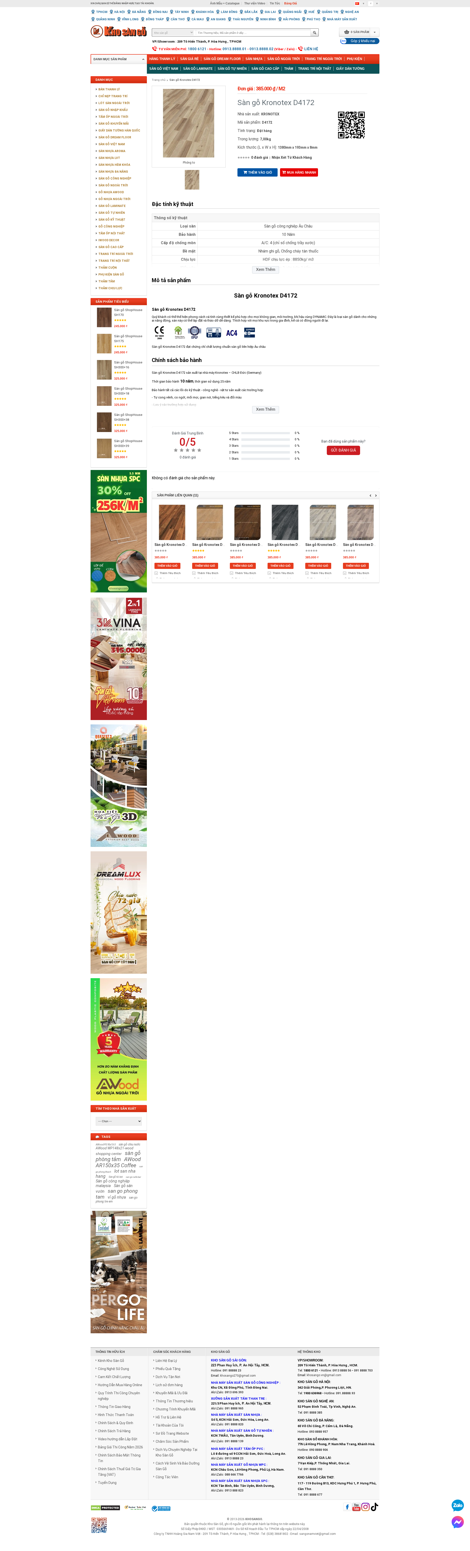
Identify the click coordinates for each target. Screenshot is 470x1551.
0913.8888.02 (261, 49)
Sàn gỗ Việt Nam (163, 69)
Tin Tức (275, 3)
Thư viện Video (254, 3)
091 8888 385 (313, 1412)
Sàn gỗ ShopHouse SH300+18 (128, 391)
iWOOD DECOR (108, 240)
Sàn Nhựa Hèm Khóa (114, 165)
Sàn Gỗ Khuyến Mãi (113, 123)
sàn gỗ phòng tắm (118, 1156)
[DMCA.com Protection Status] (105, 1508)
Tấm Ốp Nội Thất (111, 233)
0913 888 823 (234, 1490)
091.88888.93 (345, 1393)
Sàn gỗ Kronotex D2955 (287, 545)
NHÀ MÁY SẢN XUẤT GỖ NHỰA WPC (238, 1465)
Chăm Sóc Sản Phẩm (172, 1441)
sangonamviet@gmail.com (317, 1534)
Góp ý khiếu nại (363, 41)
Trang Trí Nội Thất (314, 69)
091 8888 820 (234, 1424)
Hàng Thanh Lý (162, 59)
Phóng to (189, 162)
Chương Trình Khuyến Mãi (176, 1409)
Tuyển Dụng (107, 1483)
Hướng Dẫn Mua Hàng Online (120, 1385)
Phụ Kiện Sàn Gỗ (111, 274)
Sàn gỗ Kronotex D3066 (324, 545)
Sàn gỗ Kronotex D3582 (362, 545)
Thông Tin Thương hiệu (174, 1401)
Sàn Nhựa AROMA (111, 151)
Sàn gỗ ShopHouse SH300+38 (128, 417)
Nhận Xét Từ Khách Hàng (292, 157)
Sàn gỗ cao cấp (265, 69)
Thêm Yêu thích (170, 573)
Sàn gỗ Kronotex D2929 (249, 545)
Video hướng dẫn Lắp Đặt (117, 1439)
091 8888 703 (363, 1370)
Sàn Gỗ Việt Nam (111, 144)
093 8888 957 (318, 1431)
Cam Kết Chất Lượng (114, 1377)
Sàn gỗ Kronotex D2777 (173, 545)
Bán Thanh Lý (109, 89)
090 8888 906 (318, 1450)
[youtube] (356, 1507)
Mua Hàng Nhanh (301, 172)
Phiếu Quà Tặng (168, 1369)
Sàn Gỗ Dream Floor (222, 59)
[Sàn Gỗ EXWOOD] (119, 849)
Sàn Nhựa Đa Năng (113, 171)
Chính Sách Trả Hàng (114, 1431)
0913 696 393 (234, 1392)
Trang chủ (158, 80)
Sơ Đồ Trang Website (172, 1433)
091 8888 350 (313, 1469)
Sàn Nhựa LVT (109, 158)
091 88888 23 (232, 1370)
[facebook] (347, 1507)
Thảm (288, 69)
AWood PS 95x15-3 (106, 1144)
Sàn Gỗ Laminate (112, 206)
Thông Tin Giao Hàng (114, 1407)
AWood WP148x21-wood (114, 1148)
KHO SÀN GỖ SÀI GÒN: (229, 1360)
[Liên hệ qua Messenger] (458, 1522)
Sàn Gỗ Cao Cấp (111, 247)
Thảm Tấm (106, 281)
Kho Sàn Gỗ (215, 1524)
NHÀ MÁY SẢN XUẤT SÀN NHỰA (235, 1415)
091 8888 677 (313, 1494)
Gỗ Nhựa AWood (111, 192)
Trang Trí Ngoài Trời (323, 59)
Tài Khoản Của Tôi (170, 1425)
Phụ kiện (354, 59)
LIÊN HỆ (311, 49)
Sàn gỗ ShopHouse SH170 (128, 312)
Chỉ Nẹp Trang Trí (113, 96)
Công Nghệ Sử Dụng (113, 1369)
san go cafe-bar (133, 1177)
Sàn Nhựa (254, 59)
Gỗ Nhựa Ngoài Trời (114, 199)
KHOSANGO (253, 1519)
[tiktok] (374, 1507)
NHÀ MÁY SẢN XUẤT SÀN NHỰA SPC (239, 1481)
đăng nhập (121, 3)
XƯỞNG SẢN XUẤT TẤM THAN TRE (238, 1398)
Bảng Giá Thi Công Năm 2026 (120, 1447)
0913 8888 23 (234, 1458)
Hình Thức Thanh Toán (116, 1415)
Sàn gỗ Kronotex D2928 (211, 545)
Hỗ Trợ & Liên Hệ (168, 1417)
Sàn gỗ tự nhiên (232, 69)
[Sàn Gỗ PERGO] (119, 1336)
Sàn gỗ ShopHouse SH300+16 (128, 365)
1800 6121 (197, 49)
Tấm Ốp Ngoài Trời (113, 117)
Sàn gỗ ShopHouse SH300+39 (128, 443)
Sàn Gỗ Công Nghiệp (114, 178)
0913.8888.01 (235, 49)
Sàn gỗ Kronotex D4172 (184, 80)
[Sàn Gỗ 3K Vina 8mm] (119, 722)
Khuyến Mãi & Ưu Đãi (172, 1393)
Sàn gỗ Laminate (198, 69)
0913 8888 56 (341, 1370)
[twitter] (365, 1507)
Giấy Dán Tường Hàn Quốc (119, 130)
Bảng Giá (290, 3)
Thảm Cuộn (107, 267)
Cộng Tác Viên (167, 1477)
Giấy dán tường (350, 69)
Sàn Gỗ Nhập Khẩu (113, 110)
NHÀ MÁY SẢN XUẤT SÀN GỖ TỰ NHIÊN (241, 1430)
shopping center (109, 1154)
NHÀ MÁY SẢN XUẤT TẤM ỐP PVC (237, 1449)
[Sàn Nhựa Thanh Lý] (119, 596)
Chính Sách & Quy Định (115, 1423)
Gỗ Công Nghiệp (111, 226)
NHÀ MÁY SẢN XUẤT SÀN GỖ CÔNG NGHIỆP (245, 1382)
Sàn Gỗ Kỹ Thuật (111, 219)
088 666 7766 (234, 1474)
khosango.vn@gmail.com (324, 1375)
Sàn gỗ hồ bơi (116, 1177)
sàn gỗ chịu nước (129, 1144)
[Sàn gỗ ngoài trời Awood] (119, 1103)
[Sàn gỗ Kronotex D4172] (192, 188)
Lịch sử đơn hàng (169, 1385)
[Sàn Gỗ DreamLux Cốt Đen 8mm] (119, 976)
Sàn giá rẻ (189, 59)
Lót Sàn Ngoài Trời (114, 103)
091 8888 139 (234, 1441)
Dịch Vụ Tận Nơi (168, 1377)
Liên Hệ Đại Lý (166, 1361)
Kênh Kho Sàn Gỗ (111, 1361)
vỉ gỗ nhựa (117, 1197)
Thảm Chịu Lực (110, 288)
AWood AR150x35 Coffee (118, 1162)
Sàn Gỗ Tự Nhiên (111, 213)
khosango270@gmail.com (238, 1375)
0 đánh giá (259, 157)
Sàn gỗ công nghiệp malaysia (113, 1183)
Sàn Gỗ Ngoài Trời (283, 59)
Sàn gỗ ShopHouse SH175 (128, 338)
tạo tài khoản (144, 3)
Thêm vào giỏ (260, 172)
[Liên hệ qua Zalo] (458, 1505)
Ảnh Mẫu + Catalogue (225, 3)
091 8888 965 (234, 1408)
